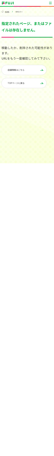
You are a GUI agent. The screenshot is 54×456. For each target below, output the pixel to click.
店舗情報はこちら (16, 69)
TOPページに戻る (16, 83)
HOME (7, 12)
